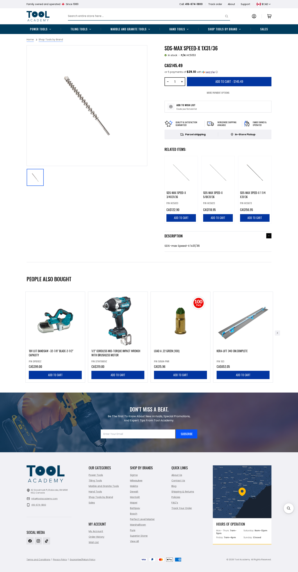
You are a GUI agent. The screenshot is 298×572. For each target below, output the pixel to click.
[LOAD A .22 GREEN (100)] (180, 337)
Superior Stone (139, 535)
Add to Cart (229, 81)
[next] (277, 333)
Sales (264, 29)
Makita (134, 486)
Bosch (133, 513)
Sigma (134, 475)
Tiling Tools (79, 29)
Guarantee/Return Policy (82, 559)
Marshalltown (138, 524)
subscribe (186, 434)
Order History (96, 537)
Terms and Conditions (38, 559)
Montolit (135, 497)
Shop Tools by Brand (222, 29)
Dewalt (134, 491)
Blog (173, 486)
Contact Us (178, 480)
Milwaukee (136, 480)
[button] (191, 72)
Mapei (133, 502)
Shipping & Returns (182, 491)
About (231, 4)
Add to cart (55, 375)
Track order (215, 4)
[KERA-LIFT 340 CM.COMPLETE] (243, 337)
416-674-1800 (38, 504)
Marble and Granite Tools (129, 29)
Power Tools (39, 29)
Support (245, 4)
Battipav (135, 508)
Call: (191, 4)
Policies (175, 497)
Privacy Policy (60, 559)
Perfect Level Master (142, 519)
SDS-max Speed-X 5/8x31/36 (213, 195)
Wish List (94, 542)
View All (134, 541)
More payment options (218, 92)
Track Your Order (181, 508)
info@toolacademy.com (44, 498)
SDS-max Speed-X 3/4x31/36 (176, 195)
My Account (96, 531)
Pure (132, 530)
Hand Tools (177, 29)
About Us (176, 475)
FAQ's (174, 502)
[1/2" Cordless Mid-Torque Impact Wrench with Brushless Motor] (118, 337)
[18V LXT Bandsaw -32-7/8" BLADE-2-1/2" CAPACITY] (55, 337)
